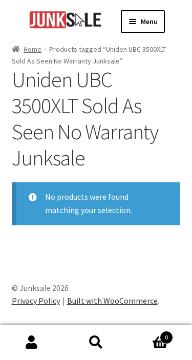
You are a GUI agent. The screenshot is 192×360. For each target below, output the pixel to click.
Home (32, 49)
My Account (32, 342)
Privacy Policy (36, 300)
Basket (148, 333)
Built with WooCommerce (112, 300)
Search (96, 342)
